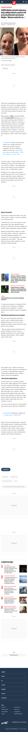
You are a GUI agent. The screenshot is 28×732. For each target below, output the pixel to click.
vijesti (3, 671)
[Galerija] (14, 41)
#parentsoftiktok (11, 152)
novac (3, 684)
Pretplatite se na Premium (19, 722)
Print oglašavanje (17, 711)
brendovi (4, 697)
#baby (16, 152)
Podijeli (4, 68)
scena (3, 693)
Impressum (4, 707)
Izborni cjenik (16, 709)
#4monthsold (19, 150)
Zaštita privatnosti (5, 709)
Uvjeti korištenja (17, 707)
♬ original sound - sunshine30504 (12, 415)
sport (3, 676)
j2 (2, 680)
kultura (4, 689)
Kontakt (3, 713)
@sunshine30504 (7, 142)
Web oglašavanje (5, 711)
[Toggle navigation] (2, 2)
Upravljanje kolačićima (18, 713)
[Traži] (26, 2)
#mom (4, 152)
